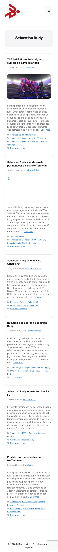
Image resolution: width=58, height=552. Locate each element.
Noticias (41, 502)
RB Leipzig (45, 367)
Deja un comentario (18, 148)
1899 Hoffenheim (17, 236)
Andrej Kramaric (29, 138)
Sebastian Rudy (37, 141)
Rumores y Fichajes (18, 302)
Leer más (45, 129)
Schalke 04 (33, 302)
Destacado (26, 240)
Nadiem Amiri (28, 508)
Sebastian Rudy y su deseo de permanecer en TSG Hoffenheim (27, 164)
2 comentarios (16, 377)
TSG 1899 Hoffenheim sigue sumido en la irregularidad (24, 61)
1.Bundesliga (15, 135)
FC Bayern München (31, 367)
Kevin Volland (16, 508)
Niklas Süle (40, 508)
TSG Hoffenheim (29, 135)
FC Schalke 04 (22, 141)
